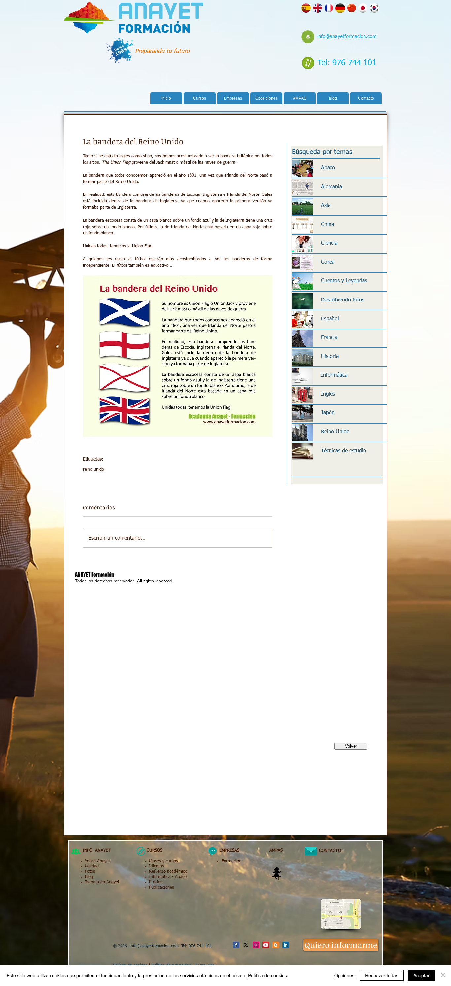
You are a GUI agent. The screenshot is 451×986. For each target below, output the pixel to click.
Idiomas (156, 866)
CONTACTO (327, 851)
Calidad (92, 866)
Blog (89, 877)
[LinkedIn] (285, 945)
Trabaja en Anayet (102, 882)
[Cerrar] (443, 975)
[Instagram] (256, 945)
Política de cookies (267, 975)
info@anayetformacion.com (347, 36)
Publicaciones (161, 887)
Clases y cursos (163, 861)
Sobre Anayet (97, 861)
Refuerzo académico (168, 871)
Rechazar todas (381, 975)
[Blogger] (275, 945)
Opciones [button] (344, 975)
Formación (231, 861)
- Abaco (179, 877)
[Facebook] (236, 945)
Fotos (90, 871)
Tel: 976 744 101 (346, 63)
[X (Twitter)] (246, 945)
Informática (160, 877)
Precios (155, 882)
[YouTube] (265, 945)
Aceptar (421, 975)
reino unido (93, 469)
